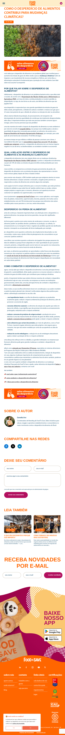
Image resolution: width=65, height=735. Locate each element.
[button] (16, 495)
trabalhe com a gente (24, 682)
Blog (5, 690)
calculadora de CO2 (40, 681)
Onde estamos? (9, 685)
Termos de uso (40, 732)
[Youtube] (39, 667)
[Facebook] (6, 446)
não (14, 728)
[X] (13, 446)
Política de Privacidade (27, 732)
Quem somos (8, 681)
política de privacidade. (19, 723)
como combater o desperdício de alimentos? (21, 378)
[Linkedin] (20, 446)
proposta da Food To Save (26, 196)
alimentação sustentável (21, 285)
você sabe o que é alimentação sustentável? (21, 374)
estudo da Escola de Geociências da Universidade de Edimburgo (29, 256)
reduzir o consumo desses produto (19, 319)
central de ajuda (39, 685)
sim (30, 728)
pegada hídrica (25, 129)
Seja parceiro (23, 688)
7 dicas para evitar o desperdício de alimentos (22, 382)
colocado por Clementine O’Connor (24, 348)
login (35, 694)
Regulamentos (39, 690)
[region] (22, 723)
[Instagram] (32, 667)
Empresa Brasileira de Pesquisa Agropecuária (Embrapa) (23, 133)
